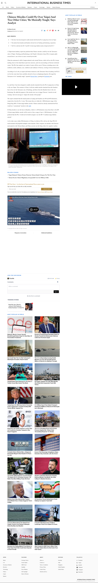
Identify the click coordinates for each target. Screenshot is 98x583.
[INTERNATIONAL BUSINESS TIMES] (49, 3)
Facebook (46, 76)
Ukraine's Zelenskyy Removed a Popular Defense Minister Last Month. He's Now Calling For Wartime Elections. (46, 477)
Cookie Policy (43, 569)
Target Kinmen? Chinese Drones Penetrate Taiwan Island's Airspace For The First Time (32, 175)
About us (42, 560)
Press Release (24, 569)
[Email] (55, 30)
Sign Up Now (80, 71)
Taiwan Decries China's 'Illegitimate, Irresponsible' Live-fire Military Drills (29, 177)
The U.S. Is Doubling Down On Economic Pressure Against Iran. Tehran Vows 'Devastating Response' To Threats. (46, 430)
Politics (12, 7)
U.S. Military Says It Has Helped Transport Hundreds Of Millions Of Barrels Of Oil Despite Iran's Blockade (47, 406)
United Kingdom (61, 567)
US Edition (92, 7)
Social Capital (24, 562)
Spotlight (23, 567)
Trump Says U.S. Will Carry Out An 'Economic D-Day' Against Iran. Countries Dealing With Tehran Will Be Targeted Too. (19, 406)
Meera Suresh (12, 29)
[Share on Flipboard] (50, 30)
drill (30, 106)
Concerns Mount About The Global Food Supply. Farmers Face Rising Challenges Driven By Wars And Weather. (18, 524)
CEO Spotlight (24, 571)
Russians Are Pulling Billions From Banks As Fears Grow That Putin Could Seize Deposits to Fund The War (19, 548)
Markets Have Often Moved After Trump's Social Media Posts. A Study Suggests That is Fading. (19, 501)
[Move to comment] (58, 30)
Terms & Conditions (44, 564)
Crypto (35, 7)
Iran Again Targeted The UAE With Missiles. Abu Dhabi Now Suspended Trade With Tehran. (46, 383)
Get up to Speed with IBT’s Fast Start (78, 68)
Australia (60, 560)
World (7, 7)
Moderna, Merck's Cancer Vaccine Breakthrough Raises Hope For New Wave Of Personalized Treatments (19, 336)
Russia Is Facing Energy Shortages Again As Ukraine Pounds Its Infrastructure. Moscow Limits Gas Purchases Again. (47, 336)
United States (61, 569)
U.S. (3, 7)
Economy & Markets (21, 7)
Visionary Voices (24, 560)
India (59, 562)
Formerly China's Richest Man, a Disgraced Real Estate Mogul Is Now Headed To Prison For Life (19, 453)
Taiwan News (33, 76)
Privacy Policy (50, 192)
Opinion (48, 7)
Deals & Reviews (56, 7)
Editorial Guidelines (46, 233)
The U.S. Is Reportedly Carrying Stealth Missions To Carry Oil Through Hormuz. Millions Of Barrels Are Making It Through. (46, 359)
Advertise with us (43, 571)
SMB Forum (23, 564)
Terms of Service (41, 192)
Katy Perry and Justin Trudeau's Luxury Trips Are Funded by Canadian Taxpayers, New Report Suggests (19, 430)
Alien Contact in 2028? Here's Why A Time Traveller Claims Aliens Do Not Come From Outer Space (46, 548)
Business (30, 7)
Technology (42, 7)
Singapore (60, 564)
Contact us (42, 562)
